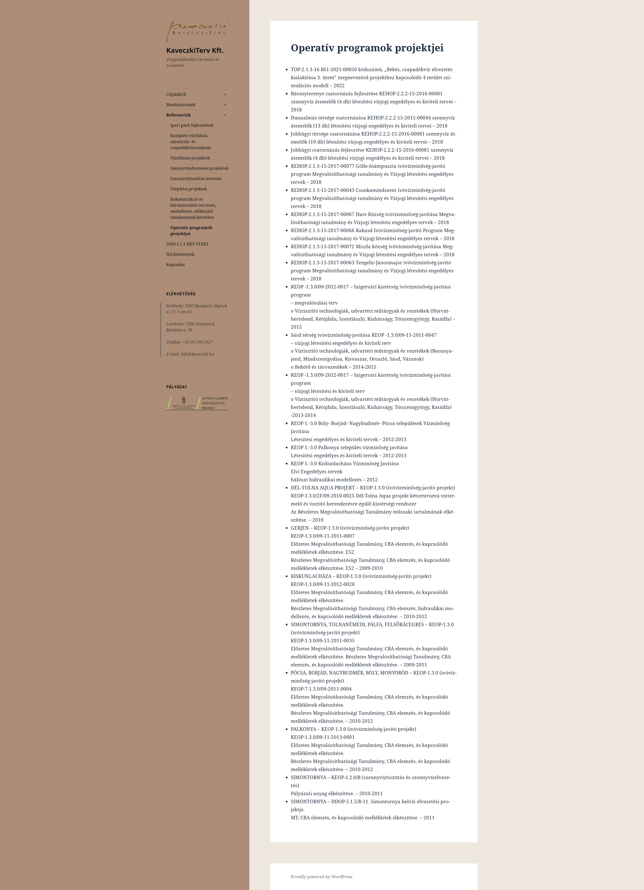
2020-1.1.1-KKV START (187, 244)
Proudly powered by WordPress (321, 876)
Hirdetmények (180, 254)
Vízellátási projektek (190, 158)
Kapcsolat (175, 264)
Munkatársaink (180, 104)
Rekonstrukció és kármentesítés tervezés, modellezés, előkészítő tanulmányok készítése (193, 208)
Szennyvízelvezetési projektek (199, 168)
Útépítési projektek (188, 189)
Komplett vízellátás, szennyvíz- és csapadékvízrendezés (190, 141)
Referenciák (178, 115)
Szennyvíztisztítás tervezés (196, 178)
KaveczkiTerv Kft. (195, 50)
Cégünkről (176, 94)
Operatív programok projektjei (191, 230)
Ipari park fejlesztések (191, 125)
